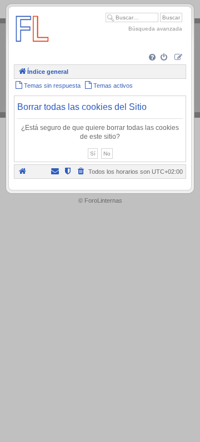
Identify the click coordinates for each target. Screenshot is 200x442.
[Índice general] (32, 47)
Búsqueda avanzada (155, 29)
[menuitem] (153, 58)
